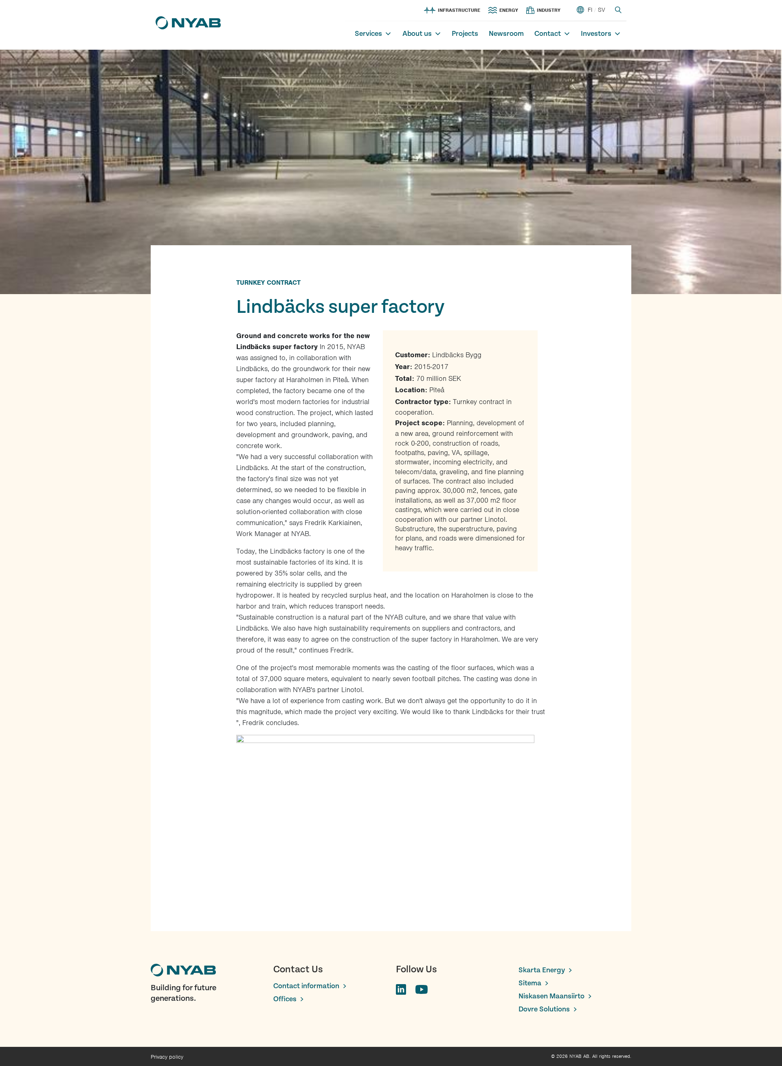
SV (601, 9)
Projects (465, 33)
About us (417, 33)
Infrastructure (459, 10)
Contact (547, 33)
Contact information (306, 986)
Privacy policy (167, 1056)
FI (590, 9)
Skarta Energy (541, 970)
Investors (596, 33)
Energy (508, 10)
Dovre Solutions (544, 1009)
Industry (548, 10)
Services (368, 33)
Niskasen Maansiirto (551, 996)
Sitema (529, 983)
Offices (285, 999)
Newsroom (506, 33)
